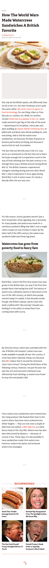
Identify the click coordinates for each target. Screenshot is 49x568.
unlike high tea (28, 427)
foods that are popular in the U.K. (24, 119)
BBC (7, 361)
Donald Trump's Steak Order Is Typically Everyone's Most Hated (35, 546)
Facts (4, 10)
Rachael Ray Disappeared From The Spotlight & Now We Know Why (36, 514)
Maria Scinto (9, 35)
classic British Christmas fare (30, 128)
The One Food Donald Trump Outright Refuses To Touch (12, 546)
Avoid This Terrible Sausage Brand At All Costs (10, 514)
